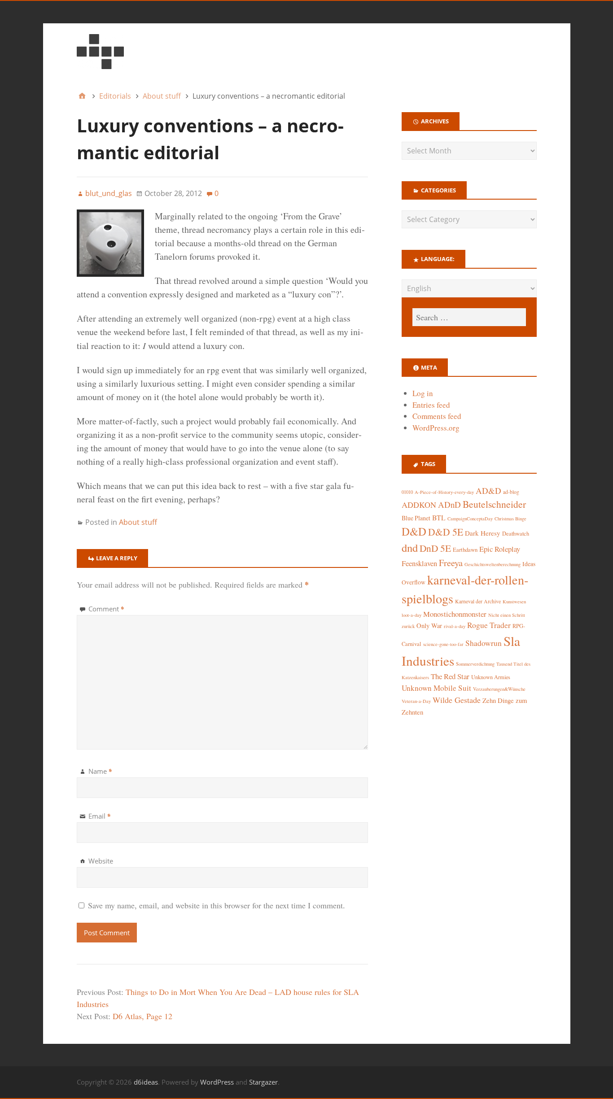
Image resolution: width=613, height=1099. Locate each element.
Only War (429, 625)
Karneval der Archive (478, 601)
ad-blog (511, 491)
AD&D (488, 490)
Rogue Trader (489, 625)
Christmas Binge (510, 518)
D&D (414, 531)
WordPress (217, 1081)
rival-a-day (454, 626)
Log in (422, 393)
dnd (410, 547)
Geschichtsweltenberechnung (492, 564)
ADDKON (419, 504)
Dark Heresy (482, 532)
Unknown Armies (490, 676)
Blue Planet (416, 518)
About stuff (138, 522)
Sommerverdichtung (475, 664)
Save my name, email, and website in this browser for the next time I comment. (216, 905)
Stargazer (263, 1081)
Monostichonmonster (454, 614)
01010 (407, 492)
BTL (439, 517)
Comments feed (436, 416)
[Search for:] (468, 317)
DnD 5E (435, 547)
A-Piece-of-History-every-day (444, 492)
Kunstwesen (514, 601)
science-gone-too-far (443, 644)
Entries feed (431, 405)
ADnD (449, 504)
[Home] (82, 96)
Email (99, 815)
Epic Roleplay (499, 549)
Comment (106, 608)
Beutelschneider (494, 503)
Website (100, 860)
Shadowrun (483, 643)
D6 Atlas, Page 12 (142, 1016)
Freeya (451, 563)
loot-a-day (411, 615)
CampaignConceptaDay (470, 518)
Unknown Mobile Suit (436, 688)
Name (100, 771)
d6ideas (146, 1081)
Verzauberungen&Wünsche (499, 689)
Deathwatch (515, 533)
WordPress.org (436, 428)
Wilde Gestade (457, 699)
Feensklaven (419, 563)
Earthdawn (465, 550)
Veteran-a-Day (416, 701)
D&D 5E (445, 531)
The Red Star (450, 676)
